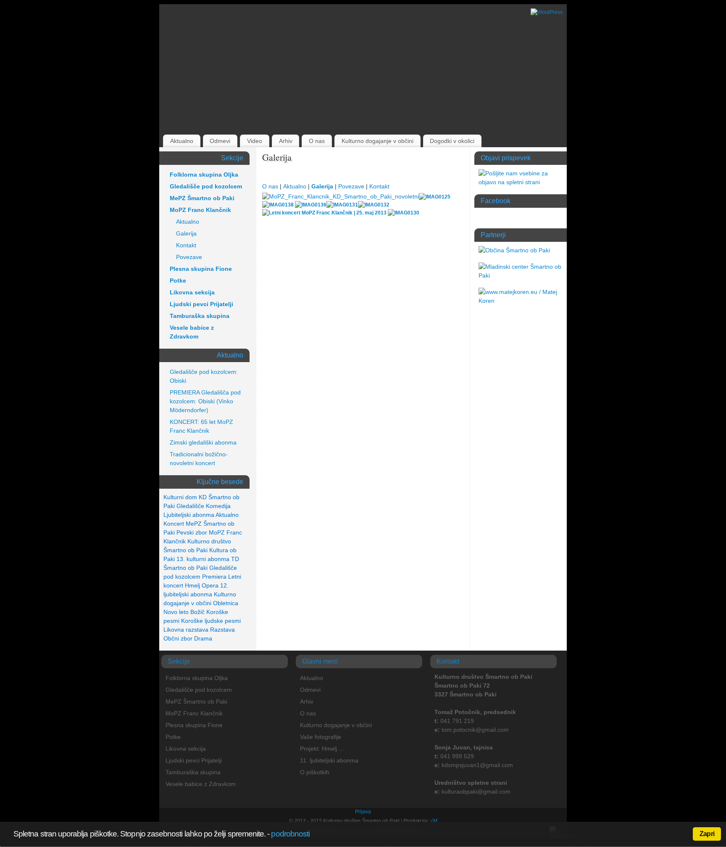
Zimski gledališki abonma (203, 442)
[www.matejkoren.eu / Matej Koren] (521, 300)
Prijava (363, 812)
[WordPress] (547, 12)
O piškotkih (314, 772)
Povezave (351, 186)
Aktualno (181, 141)
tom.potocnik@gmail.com (475, 729)
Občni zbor (177, 638)
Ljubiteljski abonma (188, 514)
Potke (178, 280)
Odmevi (220, 141)
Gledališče (190, 506)
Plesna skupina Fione (201, 268)
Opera (210, 585)
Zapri (707, 833)
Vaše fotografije (320, 736)
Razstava (222, 629)
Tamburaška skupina (199, 315)
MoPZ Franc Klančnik (200, 209)
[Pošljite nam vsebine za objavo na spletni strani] (521, 182)
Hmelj (192, 585)
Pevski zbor (191, 532)
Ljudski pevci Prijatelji (201, 304)
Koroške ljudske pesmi (211, 620)
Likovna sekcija (192, 292)
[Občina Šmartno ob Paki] (514, 250)
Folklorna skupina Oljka (204, 174)
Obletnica (225, 603)
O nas (317, 141)
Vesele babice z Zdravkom (192, 332)
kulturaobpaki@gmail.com (476, 791)
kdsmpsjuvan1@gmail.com (477, 765)
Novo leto (176, 612)
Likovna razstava (185, 629)
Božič (197, 612)
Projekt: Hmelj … (322, 748)
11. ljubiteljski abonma (329, 760)
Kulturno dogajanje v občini (377, 141)
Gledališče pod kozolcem (206, 186)
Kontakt (379, 186)
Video (254, 141)
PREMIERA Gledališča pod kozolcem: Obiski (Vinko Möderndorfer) (205, 401)
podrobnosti (290, 833)
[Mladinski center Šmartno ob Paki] (521, 275)
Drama (203, 638)
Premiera (214, 576)
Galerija (322, 186)
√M (433, 821)
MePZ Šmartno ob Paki (202, 198)
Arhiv (285, 141)
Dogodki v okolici (452, 141)
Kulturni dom (180, 497)
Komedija (218, 506)
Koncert (173, 523)
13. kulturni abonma (202, 559)
